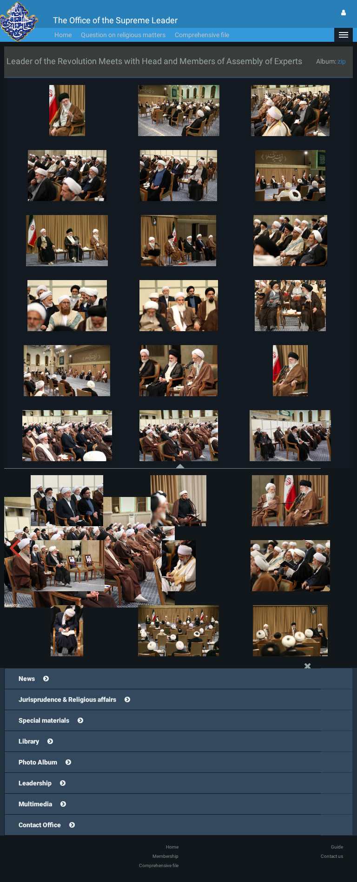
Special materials (44, 720)
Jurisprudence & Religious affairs (67, 699)
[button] (343, 35)
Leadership (35, 783)
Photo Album (38, 762)
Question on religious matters (123, 35)
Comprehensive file (202, 35)
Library (29, 741)
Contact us (332, 856)
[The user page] (343, 12)
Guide (337, 846)
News (27, 678)
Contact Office (40, 825)
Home (63, 35)
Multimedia (35, 804)
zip (341, 61)
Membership (165, 856)
